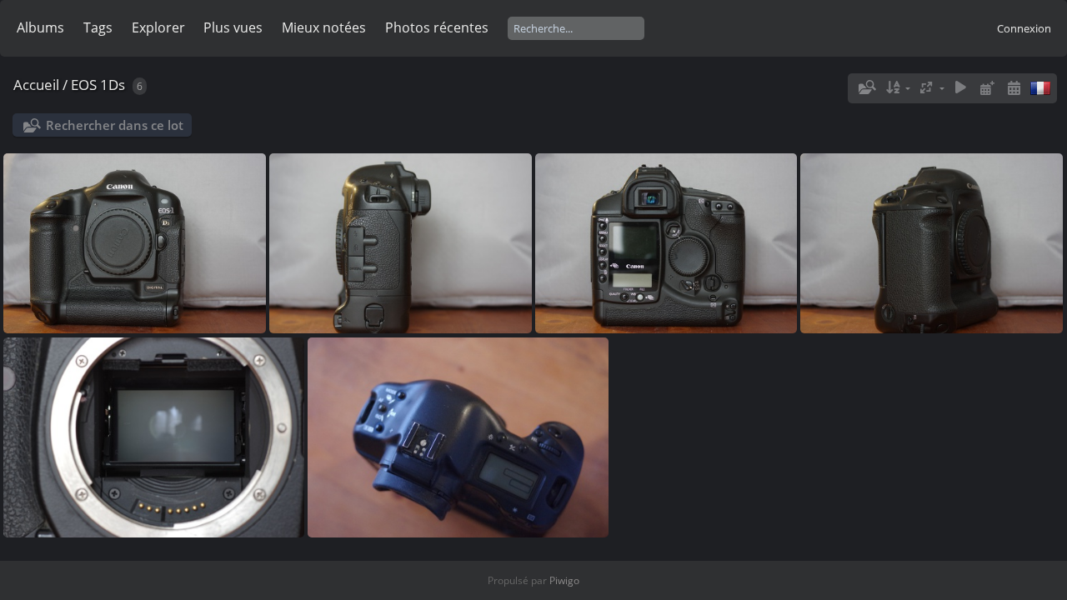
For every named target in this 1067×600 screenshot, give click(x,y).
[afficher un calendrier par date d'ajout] (987, 88)
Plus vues (233, 27)
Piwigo (564, 580)
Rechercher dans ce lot (114, 125)
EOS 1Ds (98, 84)
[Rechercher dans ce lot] (866, 88)
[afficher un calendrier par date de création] (1014, 88)
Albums (40, 27)
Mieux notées (324, 27)
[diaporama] (961, 88)
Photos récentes (436, 27)
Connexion (1024, 28)
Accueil (36, 84)
